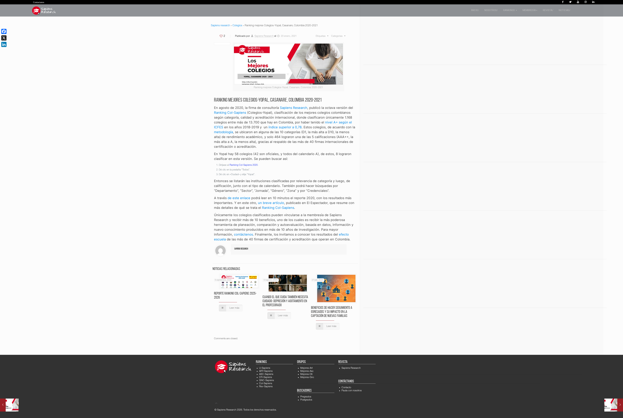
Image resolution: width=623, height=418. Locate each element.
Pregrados (305, 397)
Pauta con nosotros (352, 390)
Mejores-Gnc (307, 377)
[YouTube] (578, 2)
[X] (4, 38)
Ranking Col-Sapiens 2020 (244, 165)
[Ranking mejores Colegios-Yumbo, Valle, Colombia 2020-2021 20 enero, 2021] (613, 405)
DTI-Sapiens (265, 377)
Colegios (237, 25)
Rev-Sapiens (266, 386)
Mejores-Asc (307, 371)
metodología (223, 132)
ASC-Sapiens (266, 374)
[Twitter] (570, 2)
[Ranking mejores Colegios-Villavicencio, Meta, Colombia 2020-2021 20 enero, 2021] (9, 405)
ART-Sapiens (266, 371)
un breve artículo (271, 203)
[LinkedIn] (4, 44)
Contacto (346, 387)
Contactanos (38, 2)
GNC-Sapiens (266, 380)
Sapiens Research (264, 36)
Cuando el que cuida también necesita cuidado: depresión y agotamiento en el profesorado (285, 301)
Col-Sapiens (265, 383)
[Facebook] (562, 2)
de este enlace (239, 198)
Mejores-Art (306, 368)
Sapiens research (220, 25)
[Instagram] (585, 2)
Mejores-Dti (306, 374)
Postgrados (306, 400)
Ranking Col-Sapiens (230, 113)
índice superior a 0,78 (285, 127)
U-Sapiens (264, 368)
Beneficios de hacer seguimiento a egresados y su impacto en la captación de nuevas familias (331, 312)
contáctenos (243, 234)
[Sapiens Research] (44, 10)
